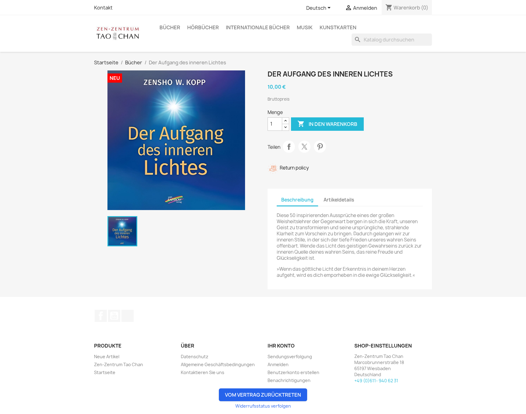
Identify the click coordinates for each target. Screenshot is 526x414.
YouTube (114, 316)
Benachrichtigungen (289, 380)
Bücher (170, 27)
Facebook (101, 316)
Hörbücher (203, 27)
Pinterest (320, 147)
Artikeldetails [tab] (339, 200)
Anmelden (278, 364)
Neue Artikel (106, 356)
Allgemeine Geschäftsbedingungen (218, 364)
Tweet (304, 147)
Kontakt (103, 7)
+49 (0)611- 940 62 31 (376, 381)
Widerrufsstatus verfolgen (263, 406)
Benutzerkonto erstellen (293, 372)
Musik (305, 27)
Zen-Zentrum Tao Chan (118, 364)
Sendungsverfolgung (290, 356)
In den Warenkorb (327, 123)
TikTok (127, 316)
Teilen (289, 147)
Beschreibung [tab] (297, 200)
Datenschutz (194, 356)
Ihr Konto (281, 345)
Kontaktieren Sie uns (202, 372)
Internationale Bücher (258, 27)
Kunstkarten (338, 27)
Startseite (104, 372)
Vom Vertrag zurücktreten (263, 394)
